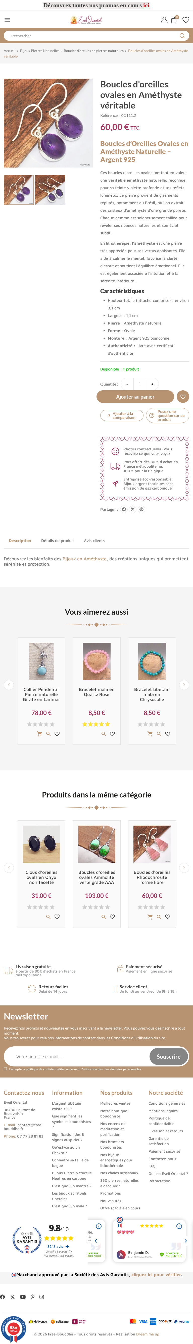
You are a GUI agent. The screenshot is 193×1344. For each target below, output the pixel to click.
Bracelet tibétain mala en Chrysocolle (152, 694)
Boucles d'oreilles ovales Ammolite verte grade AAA (96, 877)
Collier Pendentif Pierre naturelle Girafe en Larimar (41, 694)
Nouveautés (110, 1201)
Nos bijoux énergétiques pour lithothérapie (116, 1160)
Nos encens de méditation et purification (112, 1129)
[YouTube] (23, 1297)
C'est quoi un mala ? (69, 1206)
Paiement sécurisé (164, 1151)
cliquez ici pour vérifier (156, 1274)
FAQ (152, 1166)
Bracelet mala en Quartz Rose (97, 692)
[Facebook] (2, 1297)
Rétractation (159, 1181)
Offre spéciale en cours (120, 1208)
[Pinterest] (141, 509)
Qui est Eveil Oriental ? (168, 1173)
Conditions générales (167, 1103)
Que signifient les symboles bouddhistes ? (71, 1121)
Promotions (110, 1193)
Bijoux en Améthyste (85, 558)
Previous (9, 685)
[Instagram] (41, 1297)
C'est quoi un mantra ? (71, 1186)
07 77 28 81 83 (30, 1136)
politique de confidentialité (45, 1069)
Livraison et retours (166, 1131)
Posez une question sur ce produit (167, 415)
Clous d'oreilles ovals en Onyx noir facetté (41, 877)
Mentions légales (163, 1111)
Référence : (109, 115)
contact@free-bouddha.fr (23, 1127)
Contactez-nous (162, 1159)
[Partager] (124, 509)
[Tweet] (132, 509)
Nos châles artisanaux (119, 1173)
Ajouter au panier (135, 397)
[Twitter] (12, 1297)
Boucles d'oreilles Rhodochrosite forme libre (152, 877)
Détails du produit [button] (57, 540)
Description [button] (20, 540)
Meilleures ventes (115, 1103)
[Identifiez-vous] (164, 20)
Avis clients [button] (94, 540)
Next (184, 685)
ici (146, 5)
